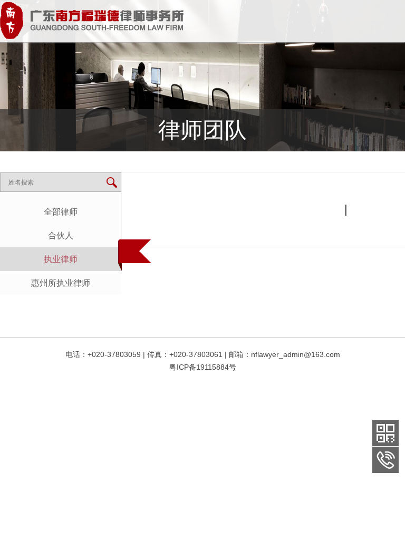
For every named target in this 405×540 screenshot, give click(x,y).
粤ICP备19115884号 (202, 367)
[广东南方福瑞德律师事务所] (92, 20)
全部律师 (61, 211)
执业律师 (61, 259)
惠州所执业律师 (60, 282)
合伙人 (60, 235)
